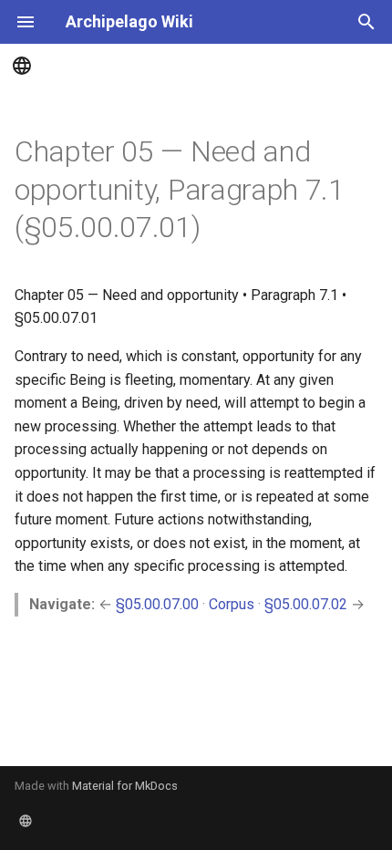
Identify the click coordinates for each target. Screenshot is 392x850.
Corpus (231, 604)
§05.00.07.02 (305, 604)
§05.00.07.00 (157, 604)
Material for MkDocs (125, 786)
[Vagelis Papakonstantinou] (196, 65)
